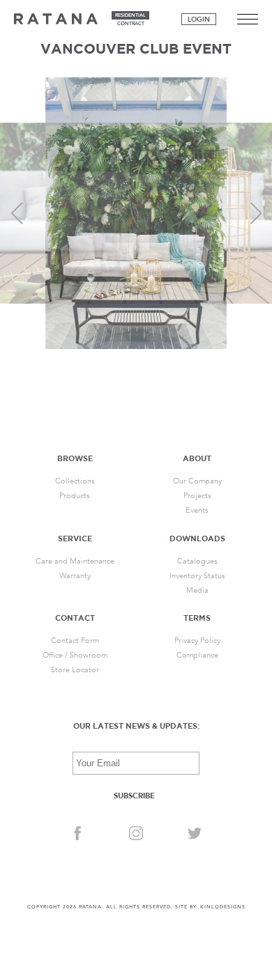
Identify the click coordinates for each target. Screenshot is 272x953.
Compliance (197, 655)
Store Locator (75, 670)
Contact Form (75, 640)
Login (199, 19)
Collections (75, 481)
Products (74, 495)
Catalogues (197, 561)
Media (197, 590)
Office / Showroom (75, 655)
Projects (197, 495)
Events (197, 510)
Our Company (197, 481)
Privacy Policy (197, 640)
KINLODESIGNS (222, 907)
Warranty (75, 576)
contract (130, 23)
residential (130, 15)
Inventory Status (197, 576)
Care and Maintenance (75, 561)
